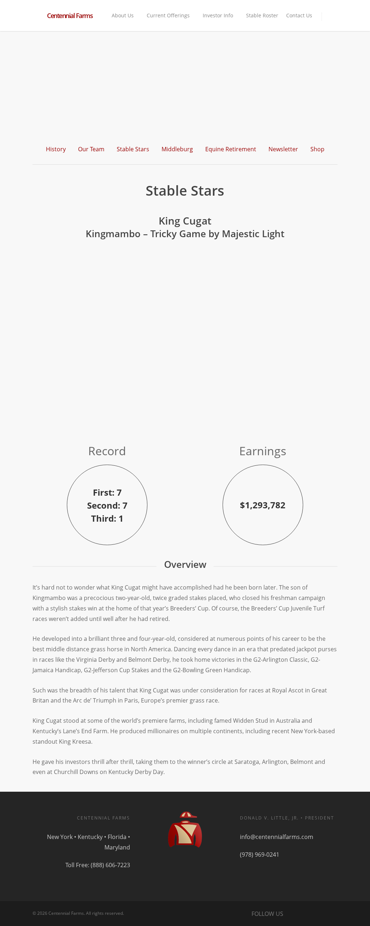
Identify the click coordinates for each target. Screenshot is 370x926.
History (56, 149)
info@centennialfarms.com (276, 837)
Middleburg (177, 149)
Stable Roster (262, 15)
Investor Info (218, 15)
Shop (317, 149)
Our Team (91, 149)
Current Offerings (168, 15)
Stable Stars (133, 149)
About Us (123, 15)
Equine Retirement (230, 149)
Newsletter (283, 149)
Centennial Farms (69, 15)
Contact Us (299, 15)
